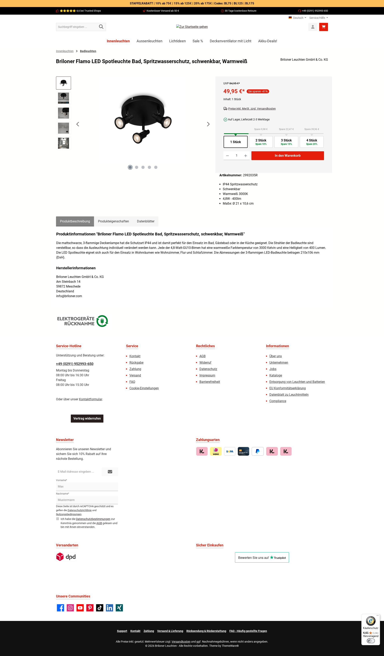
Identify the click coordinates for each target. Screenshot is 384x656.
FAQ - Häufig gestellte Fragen (248, 631)
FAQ (132, 382)
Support (122, 631)
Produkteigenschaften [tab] (113, 221)
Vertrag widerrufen (87, 418)
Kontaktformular (90, 399)
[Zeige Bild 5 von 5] (155, 167)
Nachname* (62, 493)
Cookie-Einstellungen (144, 388)
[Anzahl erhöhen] (246, 155)
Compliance (277, 401)
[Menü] (377, 616)
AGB (202, 356)
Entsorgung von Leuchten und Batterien (297, 382)
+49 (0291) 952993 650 (315, 10)
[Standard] (66, 556)
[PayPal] (257, 451)
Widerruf (205, 362)
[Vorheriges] (78, 124)
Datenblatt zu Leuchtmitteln (289, 395)
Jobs (272, 369)
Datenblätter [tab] (145, 221)
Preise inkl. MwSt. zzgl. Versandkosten (252, 108)
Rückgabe (136, 362)
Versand (135, 375)
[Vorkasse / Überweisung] (230, 451)
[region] (133, 128)
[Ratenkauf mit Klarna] (286, 451)
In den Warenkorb (288, 155)
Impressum (207, 375)
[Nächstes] (208, 124)
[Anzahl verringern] (227, 155)
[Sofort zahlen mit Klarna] (272, 451)
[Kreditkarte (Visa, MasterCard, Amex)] (243, 451)
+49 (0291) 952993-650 (74, 364)
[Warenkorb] (323, 27)
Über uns (275, 356)
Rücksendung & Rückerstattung (206, 631)
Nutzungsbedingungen (68, 514)
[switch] (371, 640)
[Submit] (110, 472)
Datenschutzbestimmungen (93, 519)
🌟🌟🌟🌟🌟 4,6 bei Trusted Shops (80, 10)
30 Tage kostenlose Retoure (240, 10)
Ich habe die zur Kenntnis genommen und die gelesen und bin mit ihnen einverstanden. (89, 523)
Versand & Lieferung (170, 631)
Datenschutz (208, 369)
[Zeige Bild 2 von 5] (136, 167)
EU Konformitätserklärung (287, 388)
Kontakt (134, 356)
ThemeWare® (230, 645)
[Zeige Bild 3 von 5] (143, 167)
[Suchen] (101, 27)
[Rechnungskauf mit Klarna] (202, 451)
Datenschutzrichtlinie (80, 510)
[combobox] (76, 27)
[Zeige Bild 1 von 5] (130, 167)
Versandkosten (181, 641)
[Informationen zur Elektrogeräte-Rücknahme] (83, 322)
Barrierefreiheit (209, 382)
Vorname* (61, 480)
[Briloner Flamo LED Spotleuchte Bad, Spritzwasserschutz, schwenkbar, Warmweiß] (143, 120)
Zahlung (135, 369)
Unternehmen (278, 362)
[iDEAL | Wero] (216, 451)
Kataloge (275, 375)
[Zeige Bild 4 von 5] (149, 167)
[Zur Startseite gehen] (192, 26)
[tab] (75, 221)
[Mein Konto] (312, 27)
